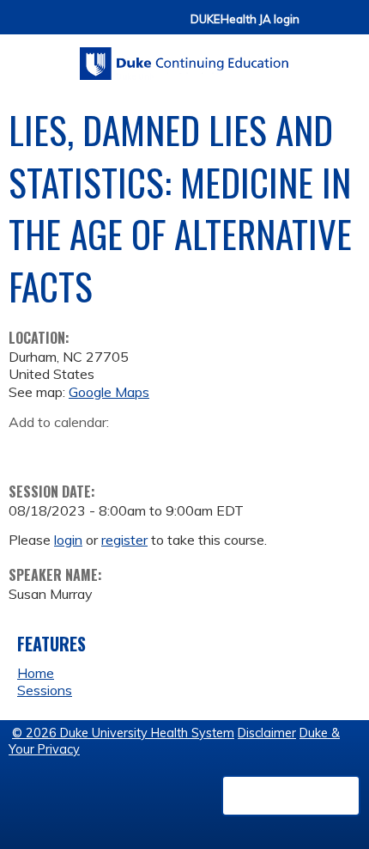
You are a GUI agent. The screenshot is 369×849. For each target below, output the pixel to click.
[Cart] (319, 27)
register (124, 539)
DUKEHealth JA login (245, 19)
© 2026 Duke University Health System (123, 733)
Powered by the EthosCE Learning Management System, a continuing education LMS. (290, 795)
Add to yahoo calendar (64, 448)
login (68, 539)
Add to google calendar (26, 448)
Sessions (44, 690)
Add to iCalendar (103, 448)
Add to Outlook (144, 448)
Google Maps (109, 391)
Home (35, 672)
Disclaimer (267, 733)
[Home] (184, 57)
